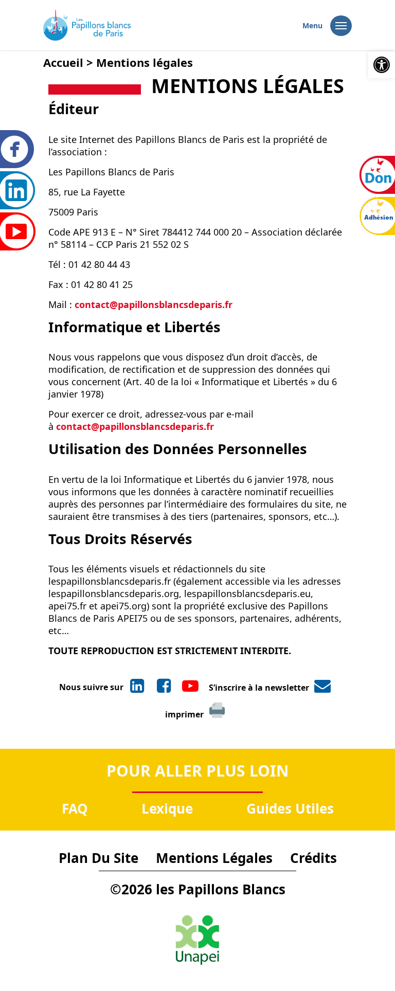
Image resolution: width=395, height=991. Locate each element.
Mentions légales (214, 858)
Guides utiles (290, 808)
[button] (381, 64)
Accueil (63, 62)
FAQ (75, 808)
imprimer (184, 714)
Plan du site (98, 858)
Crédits (313, 858)
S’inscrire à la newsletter (259, 687)
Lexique (167, 808)
